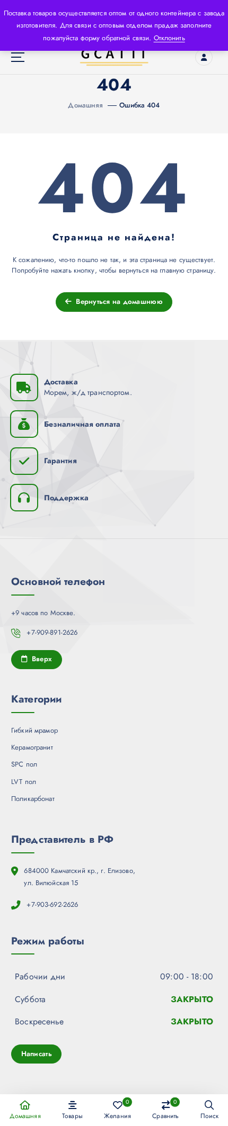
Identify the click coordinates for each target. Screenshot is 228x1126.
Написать (36, 1054)
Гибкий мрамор (34, 730)
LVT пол (23, 782)
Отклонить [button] (169, 38)
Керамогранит (32, 747)
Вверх (40, 659)
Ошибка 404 (139, 105)
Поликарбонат (33, 799)
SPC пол (24, 764)
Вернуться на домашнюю (118, 301)
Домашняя (85, 105)
